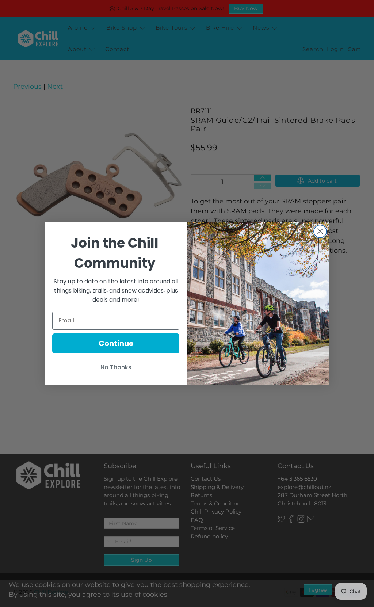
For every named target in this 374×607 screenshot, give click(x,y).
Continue (116, 343)
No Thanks (115, 367)
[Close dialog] (320, 231)
